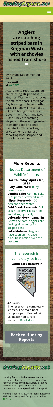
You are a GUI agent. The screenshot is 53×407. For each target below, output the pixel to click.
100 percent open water (22, 202)
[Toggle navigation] (49, 11)
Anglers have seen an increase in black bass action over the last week (24, 236)
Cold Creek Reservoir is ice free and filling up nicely (26, 210)
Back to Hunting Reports (26, 337)
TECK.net (7, 399)
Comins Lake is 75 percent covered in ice (25, 195)
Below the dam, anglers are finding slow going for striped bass (25, 224)
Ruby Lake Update (23, 188)
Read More (27, 320)
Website (14, 85)
